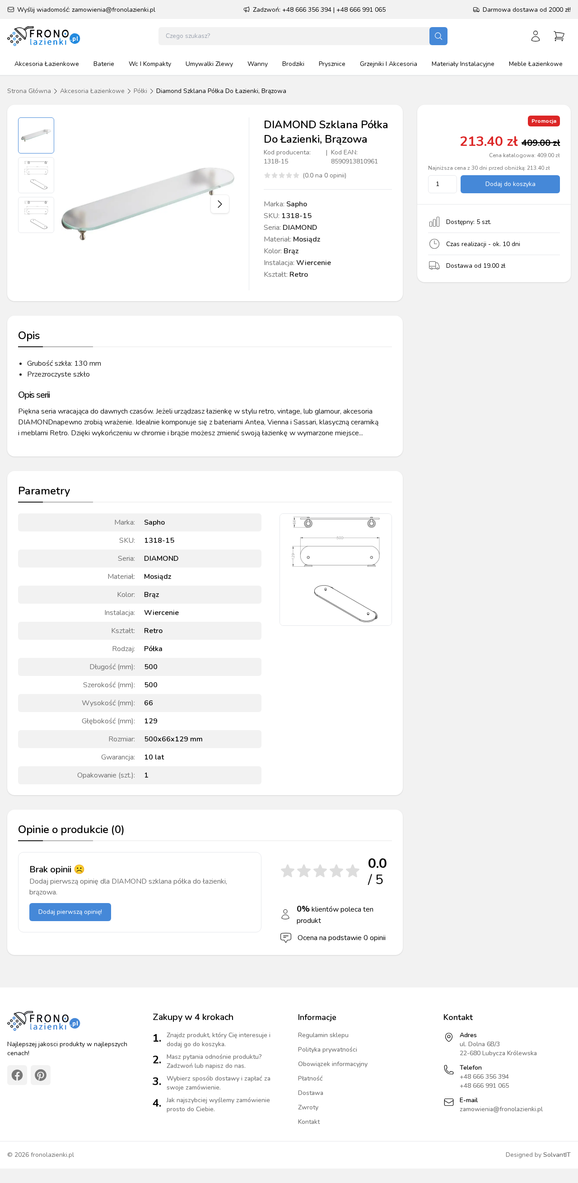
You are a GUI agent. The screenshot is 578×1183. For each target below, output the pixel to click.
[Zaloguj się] (535, 36)
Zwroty (308, 1107)
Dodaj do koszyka (510, 184)
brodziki (293, 64)
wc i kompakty (150, 64)
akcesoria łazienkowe (46, 64)
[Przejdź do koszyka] (559, 36)
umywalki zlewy (209, 64)
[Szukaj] (438, 36)
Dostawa (310, 1093)
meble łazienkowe (536, 64)
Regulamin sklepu (323, 1035)
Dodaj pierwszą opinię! (70, 912)
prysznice (332, 64)
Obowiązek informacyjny (333, 1064)
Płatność (310, 1078)
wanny (257, 64)
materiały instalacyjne (463, 64)
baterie (103, 64)
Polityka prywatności (327, 1049)
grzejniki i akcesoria (388, 64)
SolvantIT (557, 1154)
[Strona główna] (44, 36)
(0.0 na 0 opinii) (324, 175)
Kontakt (309, 1122)
